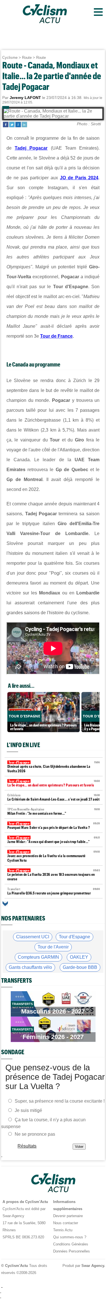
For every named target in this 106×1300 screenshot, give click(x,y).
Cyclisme (10, 57)
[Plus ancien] (5, 903)
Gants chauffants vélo (30, 967)
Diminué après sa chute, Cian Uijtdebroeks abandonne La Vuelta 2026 (53, 766)
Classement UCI (32, 936)
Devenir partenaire (68, 1216)
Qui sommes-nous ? (69, 1237)
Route (27, 57)
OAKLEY (79, 957)
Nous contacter (65, 1223)
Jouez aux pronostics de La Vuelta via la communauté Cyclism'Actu (53, 856)
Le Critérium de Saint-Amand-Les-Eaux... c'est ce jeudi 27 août (53, 797)
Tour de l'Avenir (53, 947)
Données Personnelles (71, 1251)
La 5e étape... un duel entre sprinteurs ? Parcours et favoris (53, 783)
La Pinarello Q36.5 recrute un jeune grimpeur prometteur (53, 891)
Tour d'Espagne (74, 936)
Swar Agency (92, 1266)
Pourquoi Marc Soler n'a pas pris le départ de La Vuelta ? (53, 826)
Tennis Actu (62, 1230)
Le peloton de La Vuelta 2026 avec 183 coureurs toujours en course (53, 874)
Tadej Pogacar (31, 148)
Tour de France (56, 336)
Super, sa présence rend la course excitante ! (60, 1101)
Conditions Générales (70, 1244)
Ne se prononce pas (35, 1134)
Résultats (27, 1146)
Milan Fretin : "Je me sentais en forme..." (53, 811)
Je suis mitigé (28, 1110)
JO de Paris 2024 (79, 177)
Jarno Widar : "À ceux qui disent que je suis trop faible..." (53, 840)
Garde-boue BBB (80, 967)
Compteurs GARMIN (38, 957)
